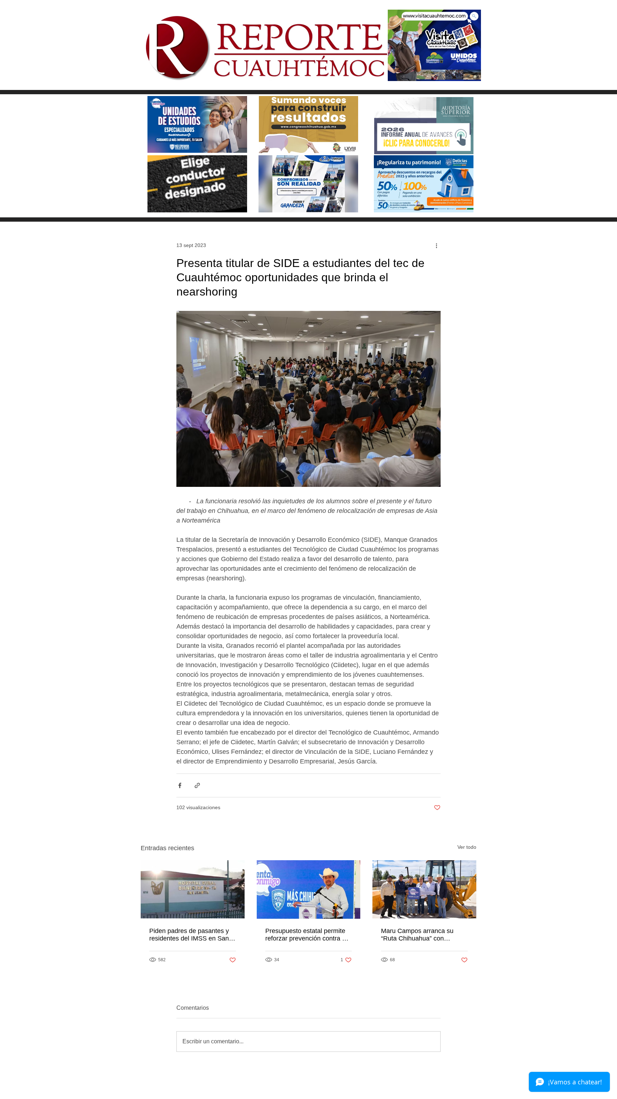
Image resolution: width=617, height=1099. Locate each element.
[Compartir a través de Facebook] (179, 785)
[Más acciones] (436, 245)
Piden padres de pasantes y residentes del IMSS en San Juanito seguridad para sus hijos (189, 934)
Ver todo (466, 847)
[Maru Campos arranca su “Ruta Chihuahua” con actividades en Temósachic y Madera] (424, 889)
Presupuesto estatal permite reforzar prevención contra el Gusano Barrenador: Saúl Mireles (306, 934)
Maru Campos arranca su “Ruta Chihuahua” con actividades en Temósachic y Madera (422, 934)
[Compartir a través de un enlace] (197, 785)
